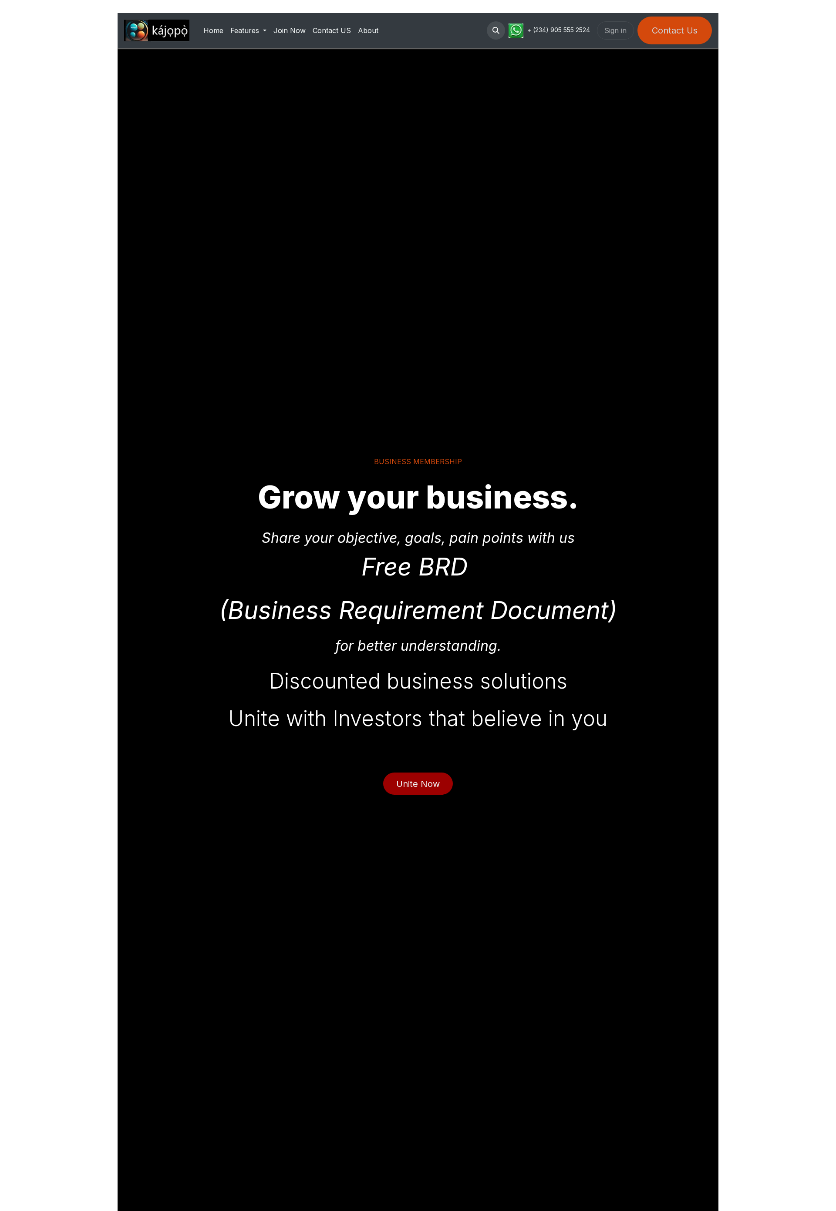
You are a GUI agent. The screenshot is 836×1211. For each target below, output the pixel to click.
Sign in (615, 30)
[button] (496, 30)
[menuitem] (213, 30)
